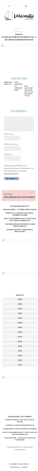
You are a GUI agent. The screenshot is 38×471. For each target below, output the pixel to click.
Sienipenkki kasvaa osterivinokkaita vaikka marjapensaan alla (20, 225)
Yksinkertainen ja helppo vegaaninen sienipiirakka (20, 429)
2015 (20, 346)
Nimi (8, 134)
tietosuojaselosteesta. (11, 173)
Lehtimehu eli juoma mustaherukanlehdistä (20, 425)
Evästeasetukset (20, 449)
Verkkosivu (8, 154)
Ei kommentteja (18, 31)
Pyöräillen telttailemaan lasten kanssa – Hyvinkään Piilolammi (19, 214)
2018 (20, 332)
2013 (20, 355)
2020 (20, 323)
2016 (20, 341)
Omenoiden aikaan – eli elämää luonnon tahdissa (20, 209)
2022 (20, 313)
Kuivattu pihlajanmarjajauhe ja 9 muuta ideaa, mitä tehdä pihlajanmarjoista (20, 219)
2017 (20, 337)
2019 (20, 327)
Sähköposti (11, 144)
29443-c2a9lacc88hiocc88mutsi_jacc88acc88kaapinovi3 (19, 37)
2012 (20, 360)
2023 (20, 309)
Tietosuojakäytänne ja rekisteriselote (20, 447)
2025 (20, 299)
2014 (20, 351)
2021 (20, 318)
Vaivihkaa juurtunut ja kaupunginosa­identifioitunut (20, 231)
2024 (20, 304)
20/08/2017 (18, 28)
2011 (20, 365)
